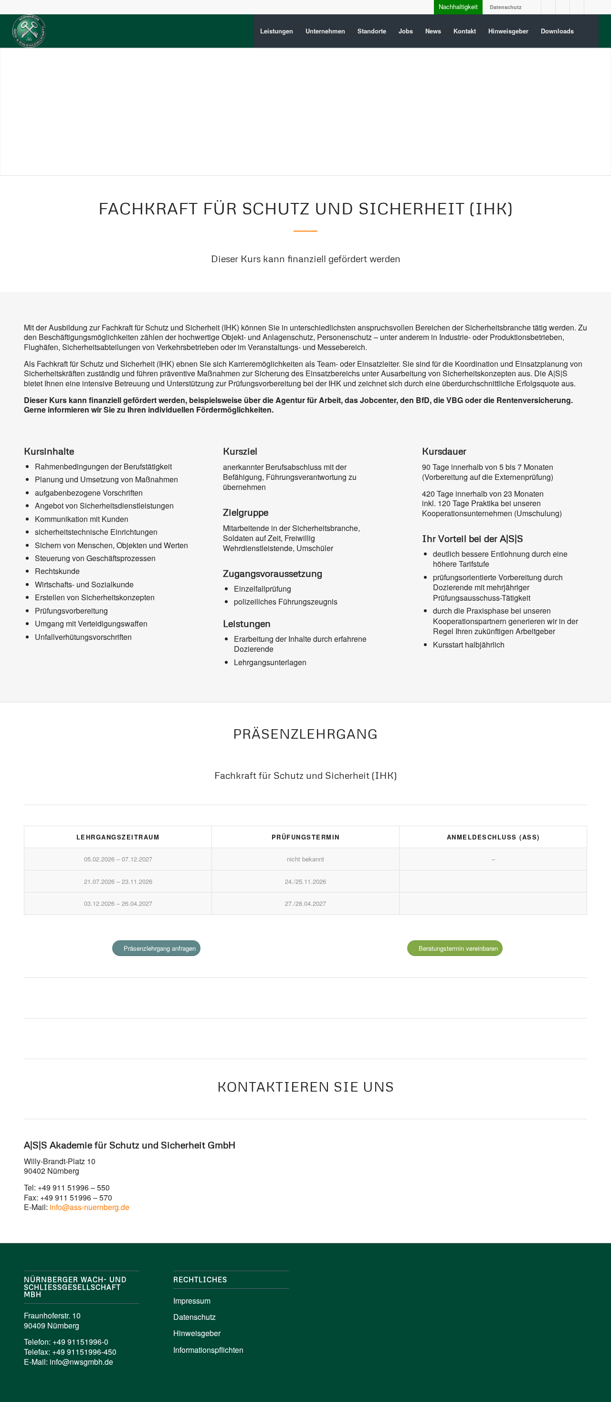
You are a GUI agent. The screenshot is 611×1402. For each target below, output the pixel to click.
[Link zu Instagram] (548, 7)
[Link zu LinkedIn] (534, 7)
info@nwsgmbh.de (81, 1361)
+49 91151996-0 (80, 1341)
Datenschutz (506, 7)
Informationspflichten (208, 1349)
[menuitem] (276, 31)
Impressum (192, 1300)
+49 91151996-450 (84, 1351)
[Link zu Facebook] (577, 7)
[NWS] (29, 31)
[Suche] (589, 31)
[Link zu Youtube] (562, 7)
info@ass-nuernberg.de (89, 1206)
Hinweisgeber (197, 1333)
